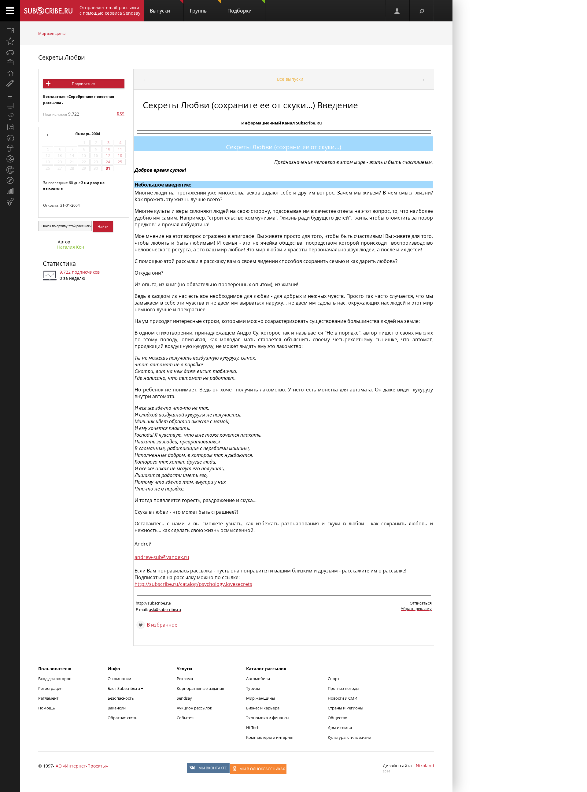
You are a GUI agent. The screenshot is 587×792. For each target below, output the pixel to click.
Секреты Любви (61, 57)
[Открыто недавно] (10, 41)
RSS (120, 114)
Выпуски (160, 10)
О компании (119, 678)
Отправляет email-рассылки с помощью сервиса (109, 10)
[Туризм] (10, 180)
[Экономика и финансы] (10, 191)
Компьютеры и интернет (270, 737)
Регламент (48, 698)
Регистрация (50, 688)
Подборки (239, 10)
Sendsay (184, 698)
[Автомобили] (10, 52)
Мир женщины (51, 33)
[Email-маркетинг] (10, 201)
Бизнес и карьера (262, 708)
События (185, 717)
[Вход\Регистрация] (397, 10)
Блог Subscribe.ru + (126, 688)
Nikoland (425, 765)
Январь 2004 (88, 133)
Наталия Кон (70, 247)
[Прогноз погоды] (10, 148)
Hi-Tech (253, 727)
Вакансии (117, 708)
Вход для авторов (54, 678)
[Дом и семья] (10, 73)
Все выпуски (290, 79)
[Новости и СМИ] (10, 126)
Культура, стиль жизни (349, 737)
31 (108, 168)
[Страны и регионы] (10, 169)
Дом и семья (340, 727)
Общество (337, 717)
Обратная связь (123, 717)
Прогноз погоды (343, 688)
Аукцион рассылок (194, 708)
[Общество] (10, 137)
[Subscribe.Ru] (48, 10)
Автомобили (258, 678)
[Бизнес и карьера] (10, 62)
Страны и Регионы (345, 708)
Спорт (333, 678)
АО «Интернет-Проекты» (82, 766)
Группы (199, 10)
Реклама (185, 678)
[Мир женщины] (10, 84)
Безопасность (121, 698)
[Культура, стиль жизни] (10, 116)
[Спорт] (10, 159)
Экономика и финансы (267, 717)
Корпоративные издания (200, 688)
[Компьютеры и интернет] (10, 105)
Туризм (253, 688)
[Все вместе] (10, 30)
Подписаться (83, 83)
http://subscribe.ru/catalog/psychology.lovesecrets (193, 584)
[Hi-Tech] (10, 94)
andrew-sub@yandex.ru (162, 557)
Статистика (59, 263)
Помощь (46, 708)
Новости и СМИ (342, 698)
